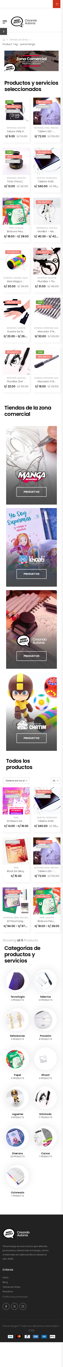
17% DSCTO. (13, 252)
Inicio (6, 1277)
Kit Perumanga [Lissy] (20, 921)
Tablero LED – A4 (48, 131)
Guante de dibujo (17, 331)
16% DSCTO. (44, 306)
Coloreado (17, 1192)
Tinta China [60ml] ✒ (20, 181)
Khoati (45, 1075)
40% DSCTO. (13, 156)
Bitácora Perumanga (19, 231)
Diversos (8, 278)
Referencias (42, 228)
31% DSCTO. (13, 106)
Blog (5, 1282)
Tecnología (51, 178)
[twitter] (14, 1306)
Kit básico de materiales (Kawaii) (26, 821)
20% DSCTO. (44, 356)
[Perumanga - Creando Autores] (23, 22)
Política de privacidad (15, 1296)
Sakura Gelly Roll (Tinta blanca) (25, 131)
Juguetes (17, 278)
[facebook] (6, 1306)
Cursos (45, 1153)
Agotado (12, 111)
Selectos (21, 128)
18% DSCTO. (13, 302)
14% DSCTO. (13, 206)
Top (9, 102)
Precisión (55, 128)
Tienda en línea (18, 39)
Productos (31, 492)
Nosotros (8, 1291)
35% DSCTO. (44, 102)
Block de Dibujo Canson (21, 871)
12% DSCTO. (13, 352)
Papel (47, 128)
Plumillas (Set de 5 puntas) (23, 381)
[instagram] (22, 1306)
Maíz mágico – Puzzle (19, 281)
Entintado (11, 128)
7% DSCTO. (13, 791)
